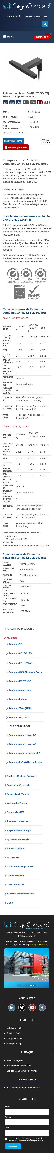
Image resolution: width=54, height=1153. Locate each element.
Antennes (12, 638)
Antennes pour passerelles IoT (24, 753)
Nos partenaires (14, 1038)
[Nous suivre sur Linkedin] (11, 1007)
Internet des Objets (17, 803)
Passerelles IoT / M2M (18, 794)
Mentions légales (14, 1060)
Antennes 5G (15, 644)
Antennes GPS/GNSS (20, 681)
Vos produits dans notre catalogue (23, 1087)
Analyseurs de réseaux (19, 821)
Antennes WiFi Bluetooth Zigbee (25, 672)
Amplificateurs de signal (19, 830)
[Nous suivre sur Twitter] (22, 1007)
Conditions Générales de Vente (21, 1070)
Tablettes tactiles (15, 848)
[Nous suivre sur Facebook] (42, 1007)
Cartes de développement (20, 866)
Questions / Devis (13, 141)
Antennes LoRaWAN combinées (25, 762)
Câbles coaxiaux (15, 875)
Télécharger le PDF (17, 147)
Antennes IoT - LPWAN (21, 663)
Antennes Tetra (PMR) (20, 708)
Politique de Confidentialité (19, 1065)
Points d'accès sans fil (18, 785)
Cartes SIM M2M (15, 812)
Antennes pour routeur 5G (22, 735)
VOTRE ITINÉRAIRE (26, 985)
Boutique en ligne (14, 1043)
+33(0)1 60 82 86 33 (19, 945)
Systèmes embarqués (18, 839)
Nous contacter (36, 16)
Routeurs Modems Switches (21, 776)
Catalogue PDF (13, 1028)
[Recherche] (45, 24)
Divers (10, 902)
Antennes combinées (20, 690)
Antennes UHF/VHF (19, 717)
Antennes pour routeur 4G (22, 744)
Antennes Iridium (18, 699)
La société (13, 16)
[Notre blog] (43, 36)
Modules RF (13, 857)
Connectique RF (15, 884)
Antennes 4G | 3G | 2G (20, 653)
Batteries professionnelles (20, 893)
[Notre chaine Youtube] (32, 1007)
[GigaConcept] (27, 5)
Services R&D (13, 1033)
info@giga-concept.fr (38, 945)
